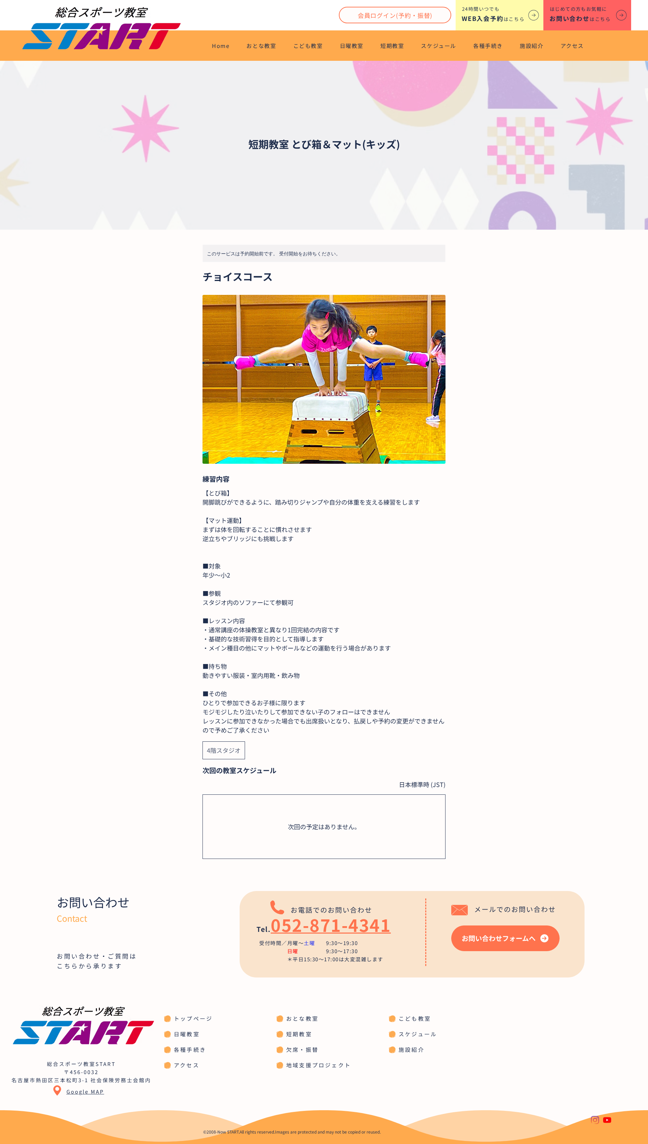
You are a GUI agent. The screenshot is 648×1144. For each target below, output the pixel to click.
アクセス (186, 1065)
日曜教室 (187, 1034)
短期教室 (299, 1034)
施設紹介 (412, 1049)
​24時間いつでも (481, 8)
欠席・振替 (302, 1049)
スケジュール (418, 1034)
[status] (422, 784)
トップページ (193, 1018)
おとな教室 (302, 1018)
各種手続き (190, 1049)
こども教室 (415, 1018)
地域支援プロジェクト (318, 1065)
